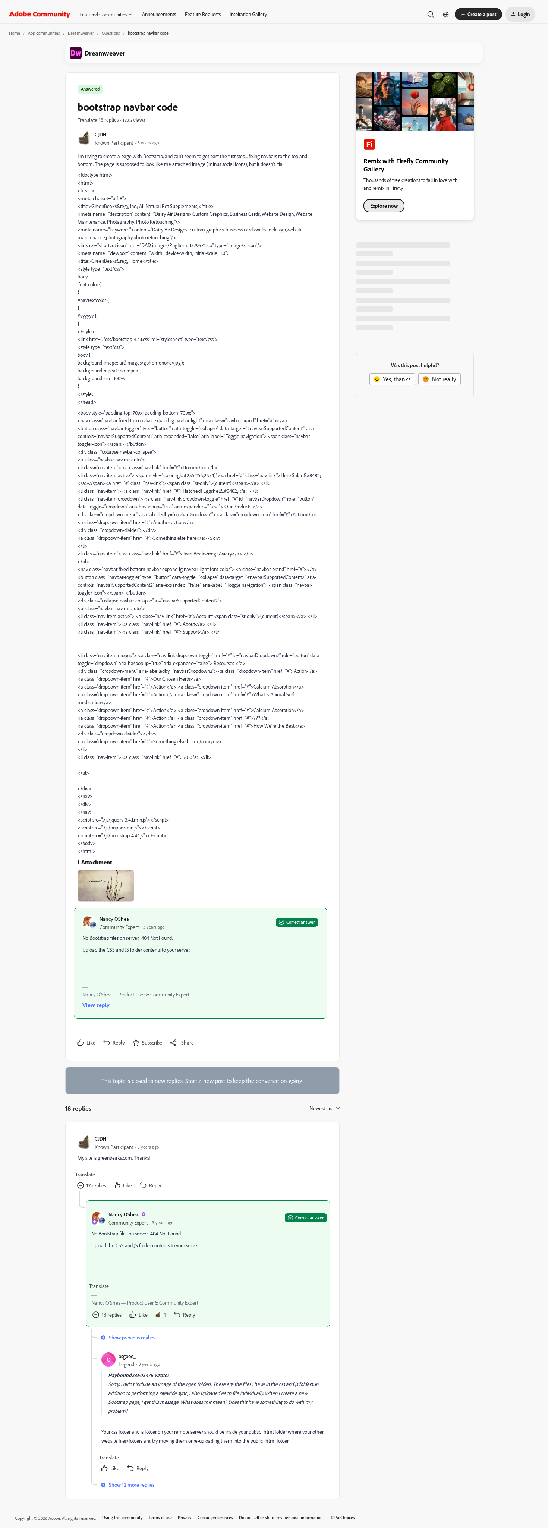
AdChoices (345, 1517)
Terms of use (160, 1517)
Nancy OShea (114, 919)
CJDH (100, 134)
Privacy (185, 1517)
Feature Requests (203, 14)
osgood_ (127, 1356)
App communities (44, 33)
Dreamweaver (81, 33)
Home (14, 33)
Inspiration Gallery (248, 14)
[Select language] (446, 14)
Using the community (122, 1517)
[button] (478, 14)
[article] (202, 1162)
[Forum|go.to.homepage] (39, 14)
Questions (111, 33)
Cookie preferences (215, 1517)
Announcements (159, 14)
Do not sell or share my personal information (281, 1517)
